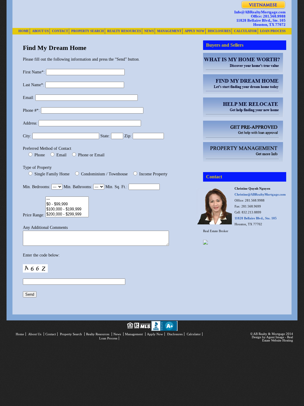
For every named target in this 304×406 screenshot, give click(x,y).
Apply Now (195, 31)
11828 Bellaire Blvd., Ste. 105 (256, 218)
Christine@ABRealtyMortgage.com (260, 194)
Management (169, 31)
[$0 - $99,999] (67, 204)
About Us (40, 31)
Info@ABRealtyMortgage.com (260, 12)
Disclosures (219, 31)
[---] (67, 199)
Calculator (245, 31)
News (149, 31)
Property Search (87, 31)
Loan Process (273, 31)
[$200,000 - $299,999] (67, 214)
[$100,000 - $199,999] (67, 209)
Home (23, 31)
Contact (60, 31)
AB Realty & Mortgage (101, 14)
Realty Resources (124, 31)
